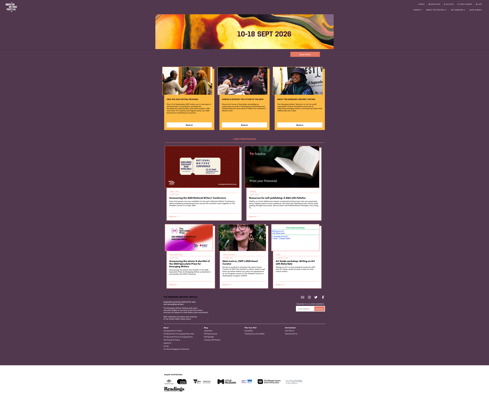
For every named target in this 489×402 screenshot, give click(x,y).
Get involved (457, 10)
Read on (173, 216)
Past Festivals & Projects (172, 340)
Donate (421, 4)
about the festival (435, 10)
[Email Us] (302, 297)
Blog (206, 327)
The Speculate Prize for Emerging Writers (178, 337)
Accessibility (248, 330)
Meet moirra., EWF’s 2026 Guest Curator (240, 262)
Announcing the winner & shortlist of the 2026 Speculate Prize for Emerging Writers (189, 263)
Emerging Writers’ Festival (173, 330)
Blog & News (475, 10)
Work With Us (289, 330)
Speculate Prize (176, 255)
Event (172, 191)
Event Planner (466, 4)
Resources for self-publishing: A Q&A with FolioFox (277, 197)
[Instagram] (309, 297)
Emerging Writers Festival (20, 7)
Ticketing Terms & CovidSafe (254, 334)
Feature (253, 191)
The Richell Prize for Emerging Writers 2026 (179, 334)
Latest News (208, 330)
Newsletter (435, 4)
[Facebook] (322, 297)
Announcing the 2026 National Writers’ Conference (197, 197)
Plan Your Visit (250, 327)
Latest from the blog (244, 139)
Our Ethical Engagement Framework (176, 349)
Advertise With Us (291, 334)
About (166, 327)
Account (450, 4)
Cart (480, 4)
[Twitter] (315, 297)
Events (417, 10)
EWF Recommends (210, 334)
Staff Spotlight (229, 255)
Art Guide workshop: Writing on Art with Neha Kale (295, 262)
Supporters (167, 343)
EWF (177, 191)
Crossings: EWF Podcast (212, 340)
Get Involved (290, 327)
